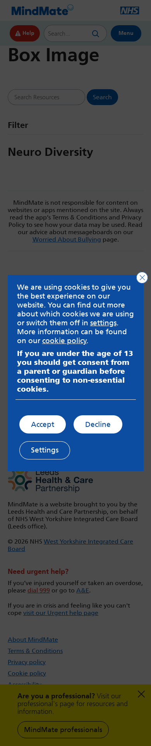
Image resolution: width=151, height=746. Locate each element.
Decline (98, 424)
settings (103, 322)
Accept (42, 424)
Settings (44, 450)
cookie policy (64, 340)
